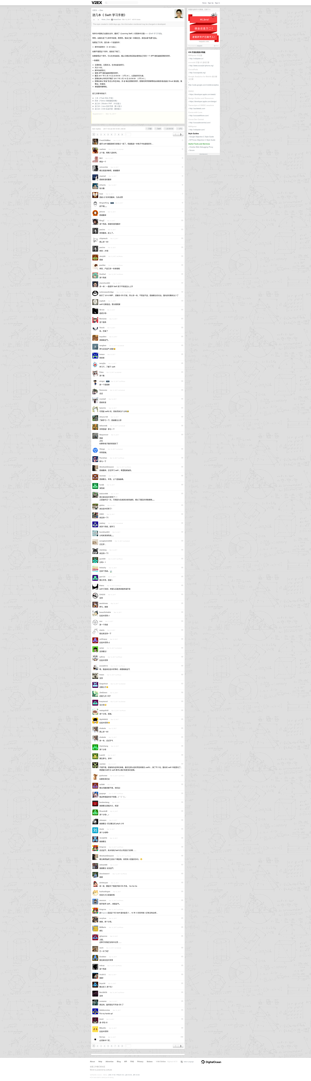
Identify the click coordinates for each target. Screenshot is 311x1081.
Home (204, 3)
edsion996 (103, 493)
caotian (102, 764)
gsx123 (102, 576)
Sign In (217, 3)
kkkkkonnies (104, 1010)
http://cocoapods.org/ (197, 72)
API (125, 1061)
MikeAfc (102, 1028)
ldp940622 (103, 719)
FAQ (132, 1061)
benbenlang (104, 802)
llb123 (101, 309)
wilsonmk (103, 425)
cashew (102, 149)
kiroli (101, 1019)
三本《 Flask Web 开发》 (104, 98)
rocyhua (102, 918)
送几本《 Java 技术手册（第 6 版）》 (109, 106)
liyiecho (102, 408)
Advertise (109, 1061)
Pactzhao (103, 458)
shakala (102, 728)
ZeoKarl (102, 274)
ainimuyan (103, 882)
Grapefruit (103, 683)
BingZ (101, 220)
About (92, 1061)
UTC (180, 128)
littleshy (102, 567)
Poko (101, 372)
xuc (100, 621)
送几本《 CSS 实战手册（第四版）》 (108, 109)
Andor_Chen (106, 19)
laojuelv (199, 46)
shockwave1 (104, 873)
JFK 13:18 (136, 1075)
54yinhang (103, 746)
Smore (191, 150)
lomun (102, 354)
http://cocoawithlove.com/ (199, 115)
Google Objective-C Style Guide (201, 136)
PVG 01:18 (120, 1075)
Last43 (102, 755)
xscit (101, 947)
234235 (102, 594)
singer (102, 381)
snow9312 (103, 666)
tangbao (102, 345)
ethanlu (102, 185)
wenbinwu (103, 603)
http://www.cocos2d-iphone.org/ (201, 65)
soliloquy (103, 639)
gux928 (102, 558)
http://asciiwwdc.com (197, 108)
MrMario (102, 927)
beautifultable (105, 612)
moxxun (102, 900)
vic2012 (102, 974)
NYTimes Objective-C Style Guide (202, 140)
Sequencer (103, 434)
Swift (159, 128)
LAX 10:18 (128, 1075)
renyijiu (102, 363)
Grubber (102, 956)
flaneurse (103, 390)
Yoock (101, 327)
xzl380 (102, 784)
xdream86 (103, 864)
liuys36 (102, 983)
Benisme (103, 318)
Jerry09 (102, 256)
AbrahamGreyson (106, 467)
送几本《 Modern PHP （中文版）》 (108, 103)
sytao (101, 648)
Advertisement (203, 154)
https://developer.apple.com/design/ (203, 101)
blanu (101, 585)
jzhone (102, 211)
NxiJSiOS (103, 992)
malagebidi (103, 710)
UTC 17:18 (111, 1075)
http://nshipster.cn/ (196, 58)
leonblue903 (104, 532)
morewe (102, 475)
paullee (102, 265)
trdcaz (101, 965)
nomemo (103, 1001)
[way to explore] (97, 3)
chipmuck (103, 238)
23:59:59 (169, 128)
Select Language (188, 1062)
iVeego (102, 449)
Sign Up (210, 3)
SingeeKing (104, 202)
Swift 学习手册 (155, 33)
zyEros (102, 657)
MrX (101, 158)
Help (100, 1061)
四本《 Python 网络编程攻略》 (106, 100)
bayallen (102, 336)
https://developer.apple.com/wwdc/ (202, 94)
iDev (101, 10)
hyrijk (101, 484)
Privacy (140, 1061)
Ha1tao (102, 1037)
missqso (102, 820)
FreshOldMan (105, 140)
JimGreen (103, 692)
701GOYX (103, 838)
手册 (150, 128)
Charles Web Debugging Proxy (201, 147)
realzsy (102, 523)
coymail (102, 399)
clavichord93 (104, 283)
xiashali (102, 176)
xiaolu (101, 630)
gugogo (102, 793)
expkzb (102, 301)
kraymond (103, 701)
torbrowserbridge (106, 292)
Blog (119, 1061)
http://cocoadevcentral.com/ (200, 122)
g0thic (102, 505)
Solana (149, 1061)
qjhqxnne (103, 936)
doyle (101, 829)
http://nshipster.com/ (197, 129)
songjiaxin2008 (105, 541)
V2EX (94, 10)
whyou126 (103, 417)
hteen (101, 674)
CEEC (101, 514)
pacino (102, 229)
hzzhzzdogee (104, 891)
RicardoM (103, 811)
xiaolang (103, 550)
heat (101, 194)
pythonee (103, 775)
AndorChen (117, 19)
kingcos (102, 847)
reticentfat (103, 167)
